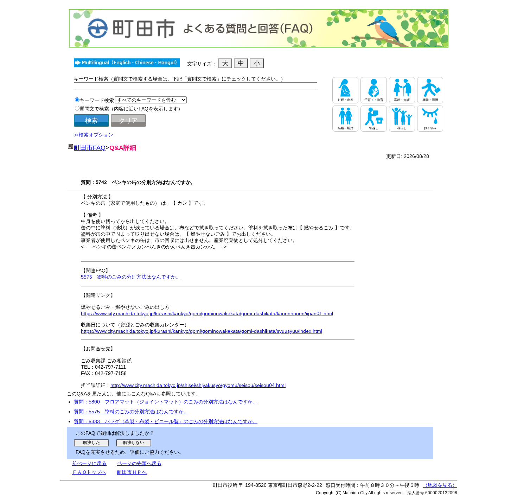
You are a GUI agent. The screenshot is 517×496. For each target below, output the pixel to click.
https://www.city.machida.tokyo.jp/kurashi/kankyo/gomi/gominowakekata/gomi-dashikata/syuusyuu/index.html (201, 331)
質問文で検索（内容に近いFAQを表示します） (131, 109)
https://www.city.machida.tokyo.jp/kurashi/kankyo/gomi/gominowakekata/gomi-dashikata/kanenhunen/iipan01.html (207, 313)
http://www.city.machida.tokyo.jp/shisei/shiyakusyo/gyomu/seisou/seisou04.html (198, 385)
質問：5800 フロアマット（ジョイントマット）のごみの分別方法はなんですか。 (165, 402)
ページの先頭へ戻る (139, 463)
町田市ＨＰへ (132, 472)
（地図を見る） (440, 485)
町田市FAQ (90, 147)
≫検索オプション (93, 135)
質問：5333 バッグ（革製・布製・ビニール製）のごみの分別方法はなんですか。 (165, 421)
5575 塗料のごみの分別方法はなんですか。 (131, 277)
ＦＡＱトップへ (89, 472)
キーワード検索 (96, 100)
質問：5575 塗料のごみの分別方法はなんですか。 (131, 411)
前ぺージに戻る (89, 463)
